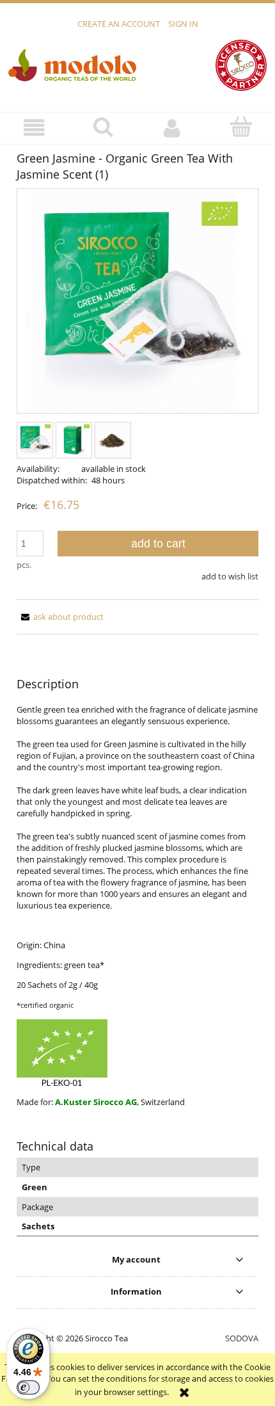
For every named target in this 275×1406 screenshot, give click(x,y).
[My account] (172, 128)
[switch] (28, 1387)
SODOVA (241, 1338)
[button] (34, 128)
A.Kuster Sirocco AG (96, 1102)
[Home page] (72, 64)
